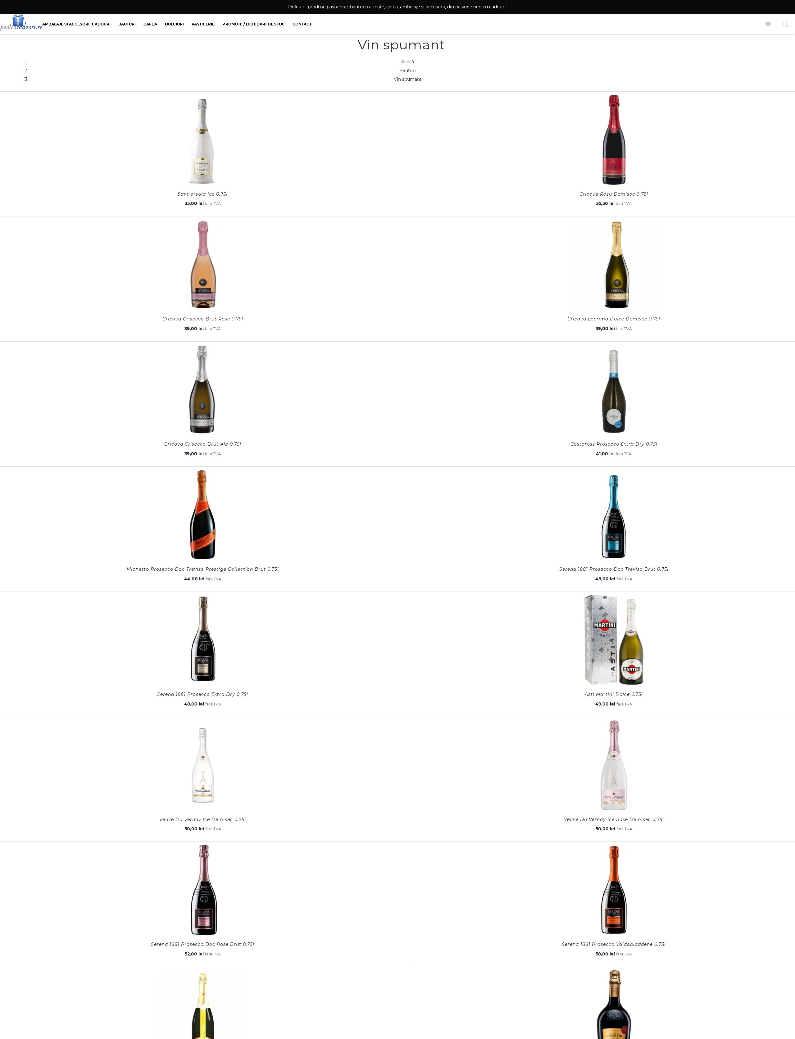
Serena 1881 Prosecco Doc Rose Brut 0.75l (202, 944)
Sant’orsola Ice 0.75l (203, 194)
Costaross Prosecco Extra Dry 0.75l (613, 444)
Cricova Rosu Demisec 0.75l (613, 194)
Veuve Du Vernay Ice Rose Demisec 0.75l (614, 819)
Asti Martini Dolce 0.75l (614, 694)
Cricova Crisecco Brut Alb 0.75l (202, 444)
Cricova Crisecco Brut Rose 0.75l (202, 319)
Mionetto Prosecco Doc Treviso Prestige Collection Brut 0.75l (203, 569)
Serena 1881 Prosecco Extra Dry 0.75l (202, 694)
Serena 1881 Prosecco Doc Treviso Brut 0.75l (614, 569)
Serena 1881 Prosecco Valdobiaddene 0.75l (614, 944)
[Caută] (785, 24)
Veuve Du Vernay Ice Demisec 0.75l (202, 819)
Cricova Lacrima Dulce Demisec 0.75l (613, 319)
